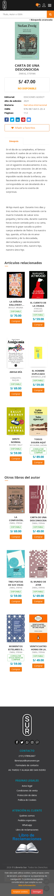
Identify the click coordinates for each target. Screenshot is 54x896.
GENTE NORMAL (16, 440)
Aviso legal (27, 785)
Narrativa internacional (35, 104)
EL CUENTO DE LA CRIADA (38, 304)
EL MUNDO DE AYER (38, 583)
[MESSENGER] (37, 742)
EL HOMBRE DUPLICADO (38, 372)
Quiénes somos (27, 815)
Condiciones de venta (27, 790)
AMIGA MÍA (16, 371)
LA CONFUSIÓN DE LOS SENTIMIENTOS (15, 519)
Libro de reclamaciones (27, 829)
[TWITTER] (22, 742)
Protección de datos (27, 795)
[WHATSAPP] (27, 742)
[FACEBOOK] (17, 742)
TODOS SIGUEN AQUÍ (38, 441)
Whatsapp (27, 825)
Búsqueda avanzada (41, 20)
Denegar (37, 891)
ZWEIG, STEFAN (27, 73)
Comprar (16, 321)
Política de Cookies (27, 799)
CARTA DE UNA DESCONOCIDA (38, 519)
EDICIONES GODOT (34, 96)
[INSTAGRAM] (32, 742)
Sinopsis (13, 141)
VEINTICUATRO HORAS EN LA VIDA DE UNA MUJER (38, 648)
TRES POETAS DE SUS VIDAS (15, 583)
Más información (27, 885)
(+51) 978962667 (27, 755)
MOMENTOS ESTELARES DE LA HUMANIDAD (15, 648)
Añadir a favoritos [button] (24, 127)
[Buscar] (50, 14)
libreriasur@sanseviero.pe (27, 760)
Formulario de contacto (27, 765)
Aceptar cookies (20, 891)
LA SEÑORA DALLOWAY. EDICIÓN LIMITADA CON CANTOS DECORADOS (16, 303)
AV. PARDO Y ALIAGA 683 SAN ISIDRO (27, 770)
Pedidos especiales (27, 820)
